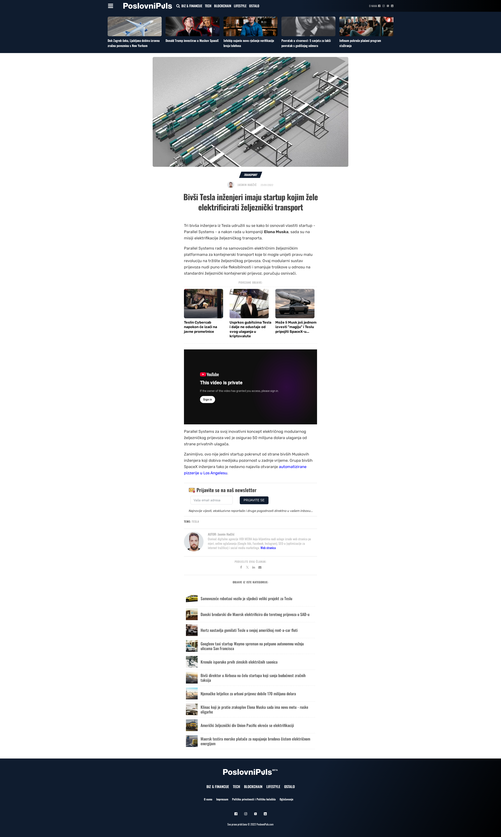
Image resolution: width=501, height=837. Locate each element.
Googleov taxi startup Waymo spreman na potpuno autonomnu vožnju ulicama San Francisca (252, 646)
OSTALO (254, 5)
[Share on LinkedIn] (253, 568)
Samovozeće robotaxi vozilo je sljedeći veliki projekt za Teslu (246, 598)
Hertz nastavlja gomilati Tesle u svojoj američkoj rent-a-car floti (249, 630)
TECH (208, 5)
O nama (373, 6)
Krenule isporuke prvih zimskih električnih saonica (239, 662)
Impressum (222, 799)
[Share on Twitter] (247, 568)
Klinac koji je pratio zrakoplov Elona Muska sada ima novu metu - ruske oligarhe (254, 709)
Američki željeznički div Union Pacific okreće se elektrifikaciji (247, 725)
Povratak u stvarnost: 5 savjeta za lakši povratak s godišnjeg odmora (306, 43)
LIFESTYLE (240, 5)
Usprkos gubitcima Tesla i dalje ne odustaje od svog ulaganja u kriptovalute (250, 329)
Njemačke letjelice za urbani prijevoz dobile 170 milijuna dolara (248, 693)
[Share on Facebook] (241, 568)
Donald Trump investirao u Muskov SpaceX (192, 40)
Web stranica (268, 547)
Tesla (195, 521)
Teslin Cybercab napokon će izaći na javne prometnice (200, 327)
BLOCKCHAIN (222, 5)
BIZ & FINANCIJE (191, 5)
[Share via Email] (260, 568)
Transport (250, 175)
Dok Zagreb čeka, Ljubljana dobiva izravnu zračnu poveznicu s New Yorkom (134, 43)
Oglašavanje (286, 799)
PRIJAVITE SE (254, 500)
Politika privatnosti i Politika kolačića (254, 799)
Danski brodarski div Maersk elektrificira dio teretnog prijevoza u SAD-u (255, 614)
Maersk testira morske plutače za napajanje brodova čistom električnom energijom (255, 741)
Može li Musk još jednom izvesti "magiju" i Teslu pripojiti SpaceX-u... (295, 327)
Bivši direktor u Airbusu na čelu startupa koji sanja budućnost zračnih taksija (253, 677)
